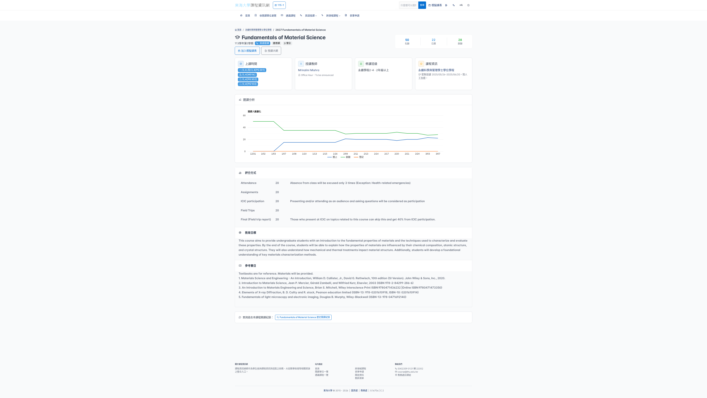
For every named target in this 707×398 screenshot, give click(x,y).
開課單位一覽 (321, 371)
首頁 (239, 30)
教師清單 (359, 378)
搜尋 (422, 5)
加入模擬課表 (249, 50)
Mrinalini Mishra (308, 70)
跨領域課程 (360, 368)
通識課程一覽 (321, 375)
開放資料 (359, 375)
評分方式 (250, 172)
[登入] (446, 5)
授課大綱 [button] (273, 50)
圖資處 (354, 390)
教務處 (364, 390)
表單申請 (359, 371)
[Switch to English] (453, 5)
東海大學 (327, 390)
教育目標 (250, 232)
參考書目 (250, 265)
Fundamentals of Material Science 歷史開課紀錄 (305, 317)
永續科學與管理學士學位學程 (258, 30)
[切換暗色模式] (468, 5)
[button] (308, 15)
